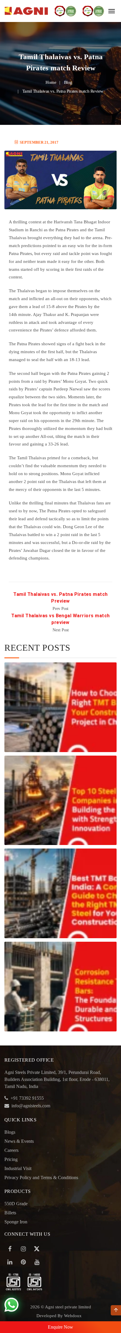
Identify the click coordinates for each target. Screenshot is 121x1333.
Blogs (9, 1132)
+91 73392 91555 (27, 1098)
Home (51, 82)
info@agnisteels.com (30, 1105)
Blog (68, 82)
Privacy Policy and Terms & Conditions (41, 1177)
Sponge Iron (15, 1221)
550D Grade (16, 1203)
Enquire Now (60, 1327)
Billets (10, 1212)
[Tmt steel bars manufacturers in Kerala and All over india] (26, 11)
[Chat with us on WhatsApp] (11, 1305)
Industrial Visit (17, 1168)
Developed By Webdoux (59, 1315)
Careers (11, 1150)
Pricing (11, 1159)
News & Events (19, 1141)
